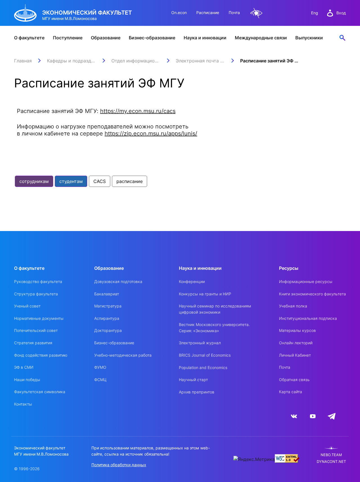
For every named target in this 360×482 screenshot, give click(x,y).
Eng (314, 12)
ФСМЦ (100, 379)
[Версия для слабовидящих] (256, 13)
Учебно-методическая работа (123, 355)
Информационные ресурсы (305, 281)
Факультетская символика (39, 391)
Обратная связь (294, 379)
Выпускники (309, 37)
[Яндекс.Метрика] (254, 459)
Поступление (67, 37)
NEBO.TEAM (331, 455)
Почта (234, 12)
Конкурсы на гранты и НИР (205, 293)
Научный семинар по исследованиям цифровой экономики (215, 309)
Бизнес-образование (152, 37)
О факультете (29, 37)
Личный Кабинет (295, 355)
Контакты (23, 404)
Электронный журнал (200, 342)
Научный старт (193, 379)
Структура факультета (36, 293)
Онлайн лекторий (295, 342)
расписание (129, 181)
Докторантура (108, 330)
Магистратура (108, 306)
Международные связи (261, 37)
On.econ (179, 12)
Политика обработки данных (118, 464)
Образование (105, 37)
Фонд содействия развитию (40, 355)
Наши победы (27, 379)
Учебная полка (293, 306)
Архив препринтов (196, 392)
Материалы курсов (297, 330)
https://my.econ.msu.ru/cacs (138, 111)
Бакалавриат (106, 293)
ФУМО (100, 367)
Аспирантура (106, 318)
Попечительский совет (36, 330)
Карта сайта (290, 391)
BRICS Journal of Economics (205, 355)
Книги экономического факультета (312, 293)
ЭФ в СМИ (23, 367)
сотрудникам (34, 181)
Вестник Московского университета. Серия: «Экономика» (214, 327)
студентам (71, 181)
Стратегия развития (33, 342)
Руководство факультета (38, 281)
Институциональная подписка (308, 318)
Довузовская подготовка (118, 281)
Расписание (207, 12)
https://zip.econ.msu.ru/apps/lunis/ (151, 133)
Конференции (192, 281)
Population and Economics (203, 367)
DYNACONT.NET (331, 462)
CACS (99, 181)
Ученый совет (27, 306)
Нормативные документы (39, 318)
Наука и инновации (205, 37)
